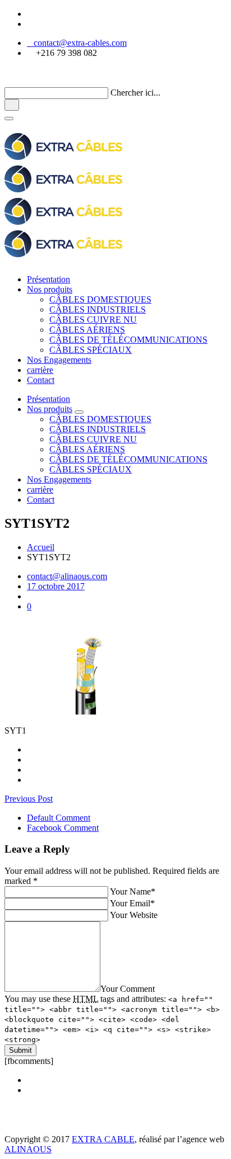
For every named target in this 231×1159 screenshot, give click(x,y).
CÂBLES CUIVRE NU (93, 319)
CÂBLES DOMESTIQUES (100, 299)
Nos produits (49, 289)
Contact (40, 380)
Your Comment (127, 989)
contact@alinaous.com (67, 576)
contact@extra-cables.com (77, 43)
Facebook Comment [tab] (63, 827)
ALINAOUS (28, 1149)
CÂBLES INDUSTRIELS (97, 309)
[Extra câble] (63, 1129)
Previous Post (28, 798)
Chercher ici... (135, 92)
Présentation (48, 279)
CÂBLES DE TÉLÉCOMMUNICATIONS (128, 339)
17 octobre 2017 (56, 586)
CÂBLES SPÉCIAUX (90, 349)
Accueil (40, 547)
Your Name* (132, 891)
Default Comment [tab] (58, 817)
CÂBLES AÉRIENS (87, 329)
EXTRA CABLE (103, 1139)
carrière (40, 370)
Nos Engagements (59, 360)
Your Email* (132, 903)
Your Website (134, 915)
